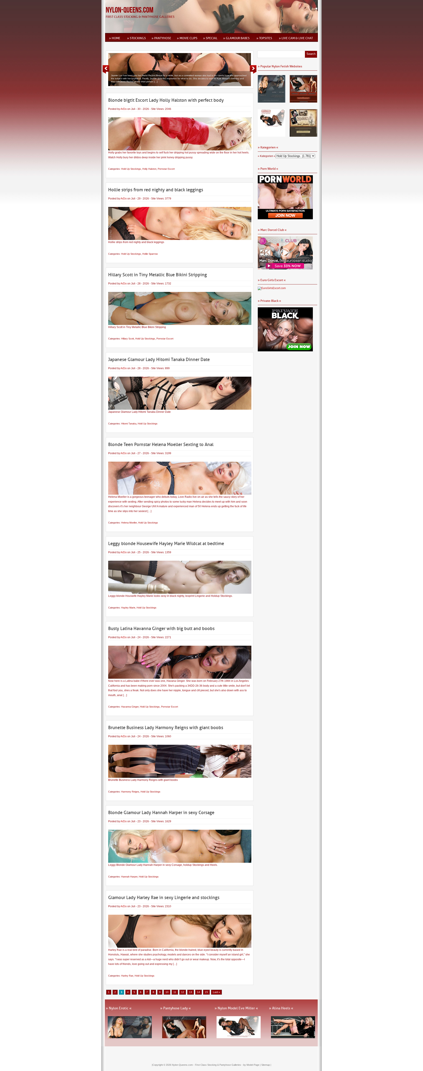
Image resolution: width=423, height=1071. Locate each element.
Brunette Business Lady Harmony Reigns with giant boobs (165, 727)
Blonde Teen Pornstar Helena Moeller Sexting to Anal (160, 444)
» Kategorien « (266, 156)
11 (174, 992)
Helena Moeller (129, 522)
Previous (106, 69)
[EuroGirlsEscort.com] (272, 288)
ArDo (124, 109)
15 (206, 992)
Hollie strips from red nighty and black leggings (155, 189)
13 (190, 992)
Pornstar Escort (166, 169)
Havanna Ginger (130, 706)
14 (198, 992)
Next (253, 69)
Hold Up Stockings (131, 169)
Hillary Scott (127, 338)
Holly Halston (149, 169)
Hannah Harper (129, 876)
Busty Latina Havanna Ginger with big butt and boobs (161, 628)
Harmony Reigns (130, 791)
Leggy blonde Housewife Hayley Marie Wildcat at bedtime (166, 543)
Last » (216, 992)
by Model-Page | (252, 1065)
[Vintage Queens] (303, 135)
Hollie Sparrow (150, 254)
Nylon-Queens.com (129, 10)
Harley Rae (127, 975)
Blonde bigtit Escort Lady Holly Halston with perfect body (166, 100)
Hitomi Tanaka (128, 423)
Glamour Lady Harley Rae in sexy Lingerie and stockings (163, 897)
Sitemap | (266, 1065)
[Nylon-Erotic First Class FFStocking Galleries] (271, 101)
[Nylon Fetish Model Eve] (271, 135)
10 (167, 992)
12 (182, 992)
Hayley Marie (128, 607)
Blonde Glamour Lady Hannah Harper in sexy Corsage (161, 812)
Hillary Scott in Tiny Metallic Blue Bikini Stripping (157, 274)
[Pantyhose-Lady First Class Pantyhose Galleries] (303, 101)
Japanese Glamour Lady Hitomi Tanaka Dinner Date (159, 359)
